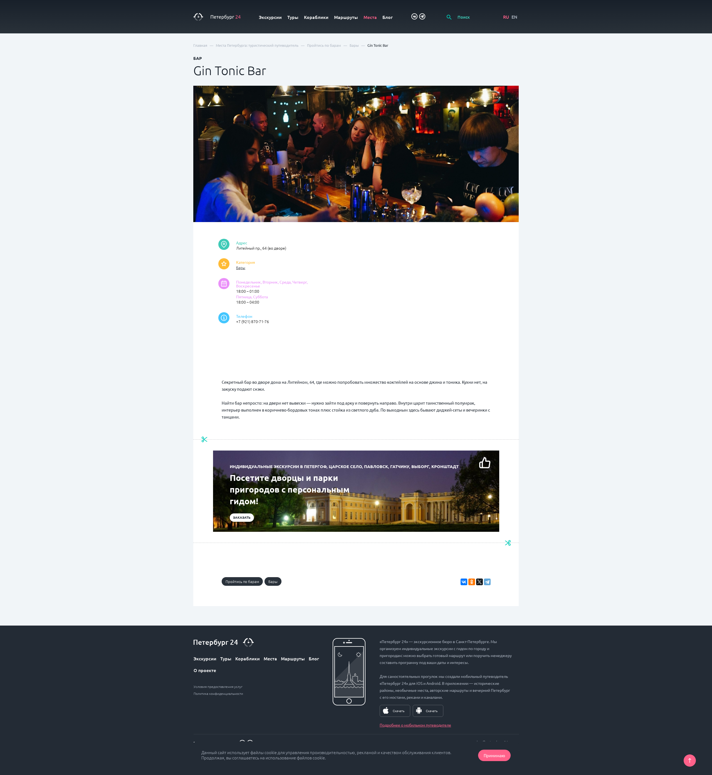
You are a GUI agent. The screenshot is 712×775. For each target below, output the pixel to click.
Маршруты (346, 17)
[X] (479, 582)
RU (506, 17)
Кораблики (316, 17)
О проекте (205, 670)
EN (514, 17)
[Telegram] (487, 582)
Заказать (242, 517)
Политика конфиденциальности (218, 693)
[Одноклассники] (471, 582)
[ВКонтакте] (464, 582)
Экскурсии (270, 17)
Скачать (398, 710)
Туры (292, 17)
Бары (240, 267)
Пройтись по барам (242, 581)
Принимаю (494, 755)
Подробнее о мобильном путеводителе (415, 724)
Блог (387, 17)
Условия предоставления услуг (218, 686)
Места (370, 17)
